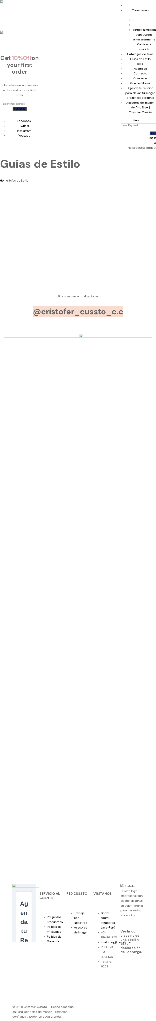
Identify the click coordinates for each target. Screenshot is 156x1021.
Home (4, 181)
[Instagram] (108, 980)
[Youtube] (98, 991)
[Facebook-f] (98, 980)
